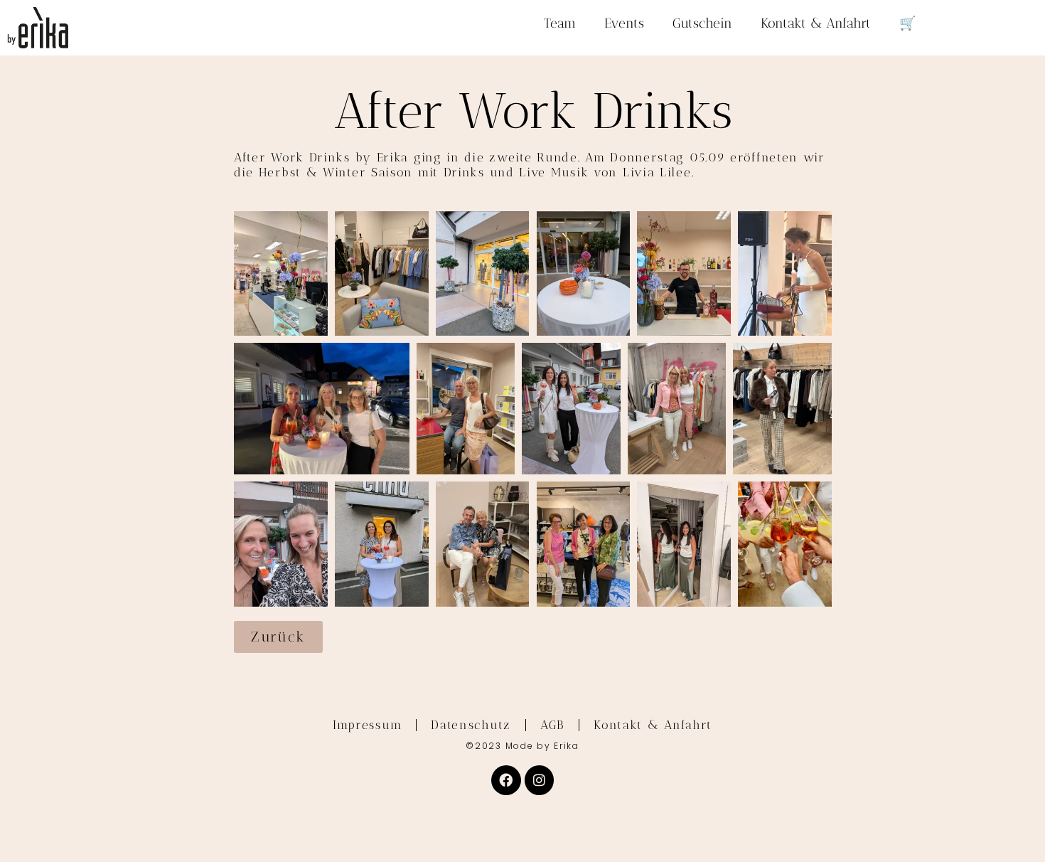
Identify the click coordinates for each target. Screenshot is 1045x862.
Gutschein (702, 23)
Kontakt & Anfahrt (816, 23)
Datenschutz (471, 725)
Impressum (367, 725)
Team (560, 23)
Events (624, 23)
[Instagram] (539, 780)
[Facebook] (506, 780)
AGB (552, 725)
